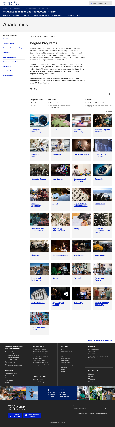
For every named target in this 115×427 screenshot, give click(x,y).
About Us (5, 15)
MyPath (63, 371)
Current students (9, 376)
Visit (82, 3)
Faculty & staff (9, 380)
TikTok (63, 392)
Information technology (67, 365)
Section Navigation (10, 35)
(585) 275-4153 (12, 362)
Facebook (52, 390)
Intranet (63, 349)
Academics (26, 15)
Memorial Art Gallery (38, 382)
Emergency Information (101, 413)
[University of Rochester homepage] (11, 3)
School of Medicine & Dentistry (41, 356)
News (92, 374)
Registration (6, 52)
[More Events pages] (81, 15)
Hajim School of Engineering (40, 352)
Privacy (86, 413)
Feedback (80, 413)
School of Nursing (37, 358)
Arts (92, 381)
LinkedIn (63, 394)
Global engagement (93, 349)
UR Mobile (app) (65, 360)
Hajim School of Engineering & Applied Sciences (34, 8)
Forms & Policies (8, 75)
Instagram (52, 394)
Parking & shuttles (65, 363)
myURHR (63, 369)
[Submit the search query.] (110, 94)
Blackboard (64, 367)
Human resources (65, 358)
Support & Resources (57, 15)
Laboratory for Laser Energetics (41, 365)
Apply (77, 3)
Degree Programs (8, 43)
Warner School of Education (40, 363)
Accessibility (91, 352)
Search (74, 405)
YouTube (63, 390)
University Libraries (38, 380)
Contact (63, 354)
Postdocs (69, 15)
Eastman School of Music (39, 354)
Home (32, 36)
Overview (6, 39)
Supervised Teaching (9, 57)
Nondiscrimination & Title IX (95, 360)
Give (85, 3)
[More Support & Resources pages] (64, 15)
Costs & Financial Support (40, 15)
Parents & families (10, 378)
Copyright (92, 413)
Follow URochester (64, 396)
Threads (52, 396)
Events (78, 15)
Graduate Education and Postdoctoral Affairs (29, 11)
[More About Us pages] (9, 15)
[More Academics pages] (31, 15)
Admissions (15, 15)
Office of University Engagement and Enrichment (98, 357)
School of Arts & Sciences (11, 8)
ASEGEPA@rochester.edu (15, 365)
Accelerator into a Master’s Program (13, 48)
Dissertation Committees (10, 62)
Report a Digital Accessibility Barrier (100, 340)
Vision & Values (92, 354)
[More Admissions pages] (20, 15)
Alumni (7, 382)
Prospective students (11, 373)
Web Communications (66, 352)
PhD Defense (7, 66)
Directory (63, 356)
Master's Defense (8, 71)
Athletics (92, 379)
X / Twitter (52, 392)
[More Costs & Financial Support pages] (48, 15)
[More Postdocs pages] (73, 15)
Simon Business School (39, 360)
